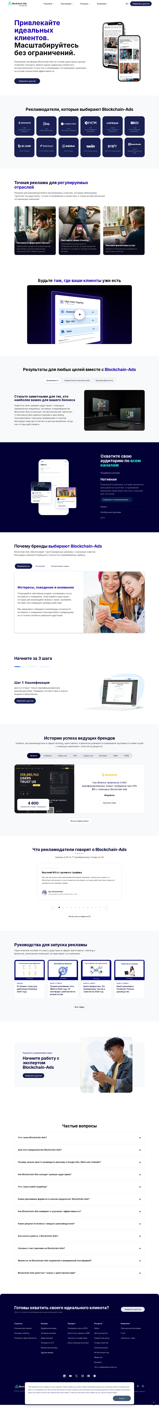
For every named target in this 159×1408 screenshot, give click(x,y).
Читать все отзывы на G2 (79, 919)
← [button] (53, 910)
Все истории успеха (79, 824)
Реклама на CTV (47, 1346)
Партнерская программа (131, 1331)
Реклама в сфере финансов (25, 1341)
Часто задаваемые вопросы (105, 1370)
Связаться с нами (128, 1341)
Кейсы (96, 1331)
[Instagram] (82, 1379)
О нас (123, 1336)
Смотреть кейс (109, 806)
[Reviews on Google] (143, 1389)
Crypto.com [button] (88, 759)
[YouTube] (70, 1379)
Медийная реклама (48, 1331)
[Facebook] (88, 1379)
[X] (76, 1379)
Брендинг (98, 1365)
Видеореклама (47, 1341)
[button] (49, 3)
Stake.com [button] (62, 759)
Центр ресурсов (100, 1336)
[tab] (52, 380)
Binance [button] (33, 759)
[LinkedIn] (64, 1379)
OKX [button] (75, 759)
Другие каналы (47, 1356)
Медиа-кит (98, 1360)
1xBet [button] (115, 759)
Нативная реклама (48, 1336)
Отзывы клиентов (101, 1346)
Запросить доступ (140, 4)
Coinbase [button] (48, 759)
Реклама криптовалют (23, 1331)
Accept (122, 1398)
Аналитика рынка (101, 1351)
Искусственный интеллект (78, 1346)
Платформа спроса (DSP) (78, 1331)
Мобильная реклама (49, 1351)
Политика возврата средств (134, 1394)
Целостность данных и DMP (79, 1336)
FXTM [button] (126, 759)
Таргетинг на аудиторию (77, 1341)
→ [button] (106, 910)
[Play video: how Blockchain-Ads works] (79, 314)
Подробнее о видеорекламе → (115, 508)
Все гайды (79, 1010)
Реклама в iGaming (21, 1336)
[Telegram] (94, 1379)
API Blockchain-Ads (101, 1356)
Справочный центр (101, 1341)
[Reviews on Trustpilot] (138, 1389)
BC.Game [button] (103, 759)
